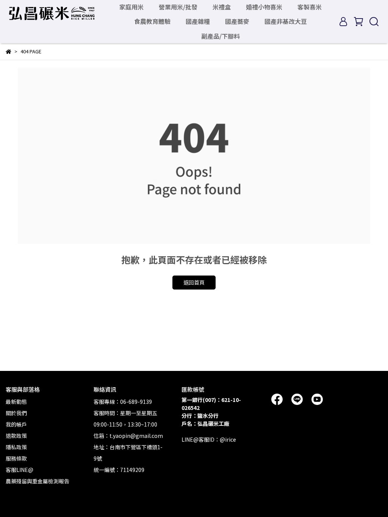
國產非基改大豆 (285, 21)
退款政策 (16, 435)
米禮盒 (222, 7)
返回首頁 (194, 282)
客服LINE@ (19, 469)
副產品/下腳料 (220, 36)
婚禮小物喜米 (264, 7)
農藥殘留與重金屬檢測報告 (37, 481)
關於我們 (16, 413)
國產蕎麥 (237, 21)
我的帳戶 (16, 424)
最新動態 (16, 401)
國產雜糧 (198, 21)
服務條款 (16, 458)
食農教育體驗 (152, 21)
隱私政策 (16, 447)
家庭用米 (131, 7)
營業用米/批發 (178, 7)
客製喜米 (309, 7)
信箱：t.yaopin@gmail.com (128, 435)
